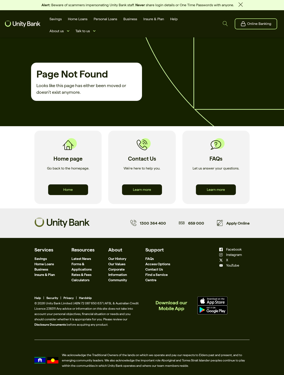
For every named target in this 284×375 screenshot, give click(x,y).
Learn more (142, 190)
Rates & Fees (81, 275)
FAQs (149, 259)
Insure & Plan (44, 275)
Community (117, 280)
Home (68, 190)
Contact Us (154, 269)
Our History (117, 259)
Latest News (81, 259)
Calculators (80, 280)
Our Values (116, 264)
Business (41, 269)
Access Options (157, 264)
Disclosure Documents (50, 324)
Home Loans (44, 264)
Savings (40, 259)
